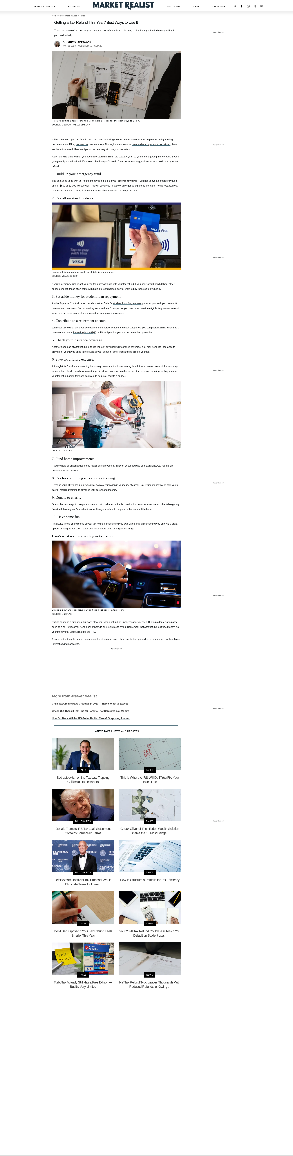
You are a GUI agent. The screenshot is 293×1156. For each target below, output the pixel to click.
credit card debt (156, 284)
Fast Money (173, 6)
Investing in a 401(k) (84, 332)
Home (55, 15)
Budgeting (74, 6)
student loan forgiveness (127, 303)
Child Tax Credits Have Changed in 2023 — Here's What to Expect (90, 703)
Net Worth (218, 6)
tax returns (82, 144)
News (196, 6)
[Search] (234, 6)
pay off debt (105, 284)
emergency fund (127, 181)
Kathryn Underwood (78, 42)
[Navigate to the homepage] (123, 6)
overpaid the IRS (102, 156)
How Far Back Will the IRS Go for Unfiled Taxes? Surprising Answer (91, 718)
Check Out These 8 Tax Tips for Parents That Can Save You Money (90, 711)
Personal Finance (44, 6)
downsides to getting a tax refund (151, 144)
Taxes (82, 15)
